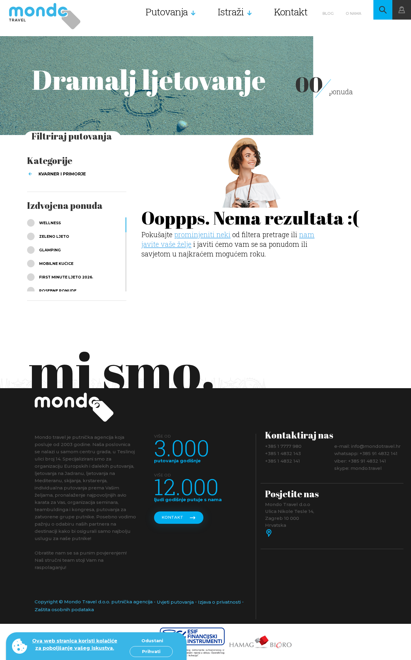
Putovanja (167, 11)
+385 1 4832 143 (283, 453)
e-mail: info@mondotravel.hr (367, 446)
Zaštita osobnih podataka (64, 609)
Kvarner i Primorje (62, 174)
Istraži (231, 11)
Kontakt (290, 11)
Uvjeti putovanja (175, 602)
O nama (353, 13)
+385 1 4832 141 (282, 461)
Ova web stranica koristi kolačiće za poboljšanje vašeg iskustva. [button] (74, 644)
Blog (328, 13)
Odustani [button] (152, 640)
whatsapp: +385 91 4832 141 (365, 453)
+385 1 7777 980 (283, 446)
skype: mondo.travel (358, 468)
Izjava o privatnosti (219, 602)
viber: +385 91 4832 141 (360, 461)
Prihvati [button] (151, 651)
